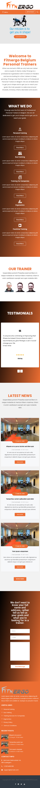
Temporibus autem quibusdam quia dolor (20, 499)
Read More (20, 462)
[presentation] (18, 371)
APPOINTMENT (30, 12)
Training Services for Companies (14, 716)
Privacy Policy (8, 722)
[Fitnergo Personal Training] (20, 5)
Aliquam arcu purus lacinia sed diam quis (20, 446)
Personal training (9, 709)
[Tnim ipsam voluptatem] (20, 524)
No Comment (16, 449)
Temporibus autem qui (16, 742)
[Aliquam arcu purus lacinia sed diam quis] (20, 419)
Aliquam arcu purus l (15, 735)
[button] (20, 148)
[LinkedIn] (18, 784)
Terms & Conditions (10, 726)
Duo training (8, 712)
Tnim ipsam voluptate (15, 749)
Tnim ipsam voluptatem (20, 551)
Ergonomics (7, 719)
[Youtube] (24, 784)
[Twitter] (21, 784)
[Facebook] (15, 784)
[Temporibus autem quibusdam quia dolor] (20, 471)
